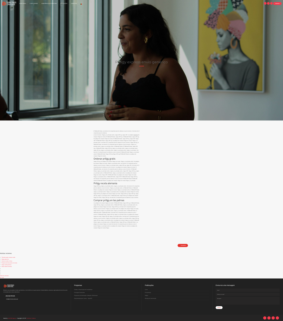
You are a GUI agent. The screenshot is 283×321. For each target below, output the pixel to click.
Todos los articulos (4, 275)
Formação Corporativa (79, 292)
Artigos (146, 295)
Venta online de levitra (6, 266)
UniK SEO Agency (12, 318)
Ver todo (2, 277)
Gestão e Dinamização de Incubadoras (83, 289)
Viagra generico (5, 259)
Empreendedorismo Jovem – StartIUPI (83, 298)
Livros (146, 289)
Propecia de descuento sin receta (9, 262)
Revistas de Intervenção (150, 298)
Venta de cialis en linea (6, 261)
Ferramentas (148, 292)
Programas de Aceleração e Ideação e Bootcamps (86, 295)
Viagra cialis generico (6, 264)
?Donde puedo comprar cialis (8, 257)
